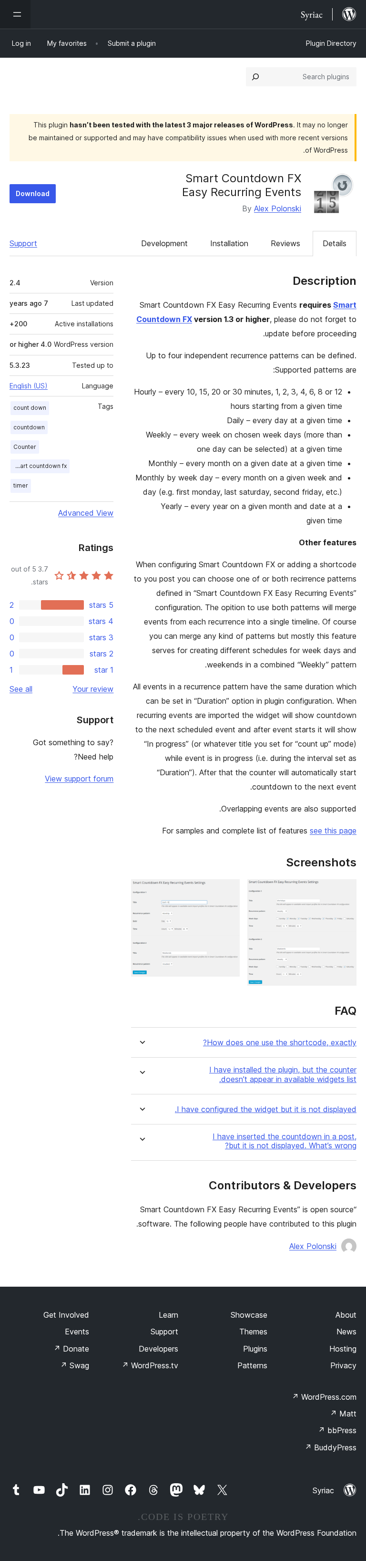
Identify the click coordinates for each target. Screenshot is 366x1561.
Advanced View (85, 513)
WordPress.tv (150, 1365)
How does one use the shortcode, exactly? (279, 1042)
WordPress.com (324, 1397)
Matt (343, 1413)
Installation (229, 243)
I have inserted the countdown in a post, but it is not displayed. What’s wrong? (284, 1141)
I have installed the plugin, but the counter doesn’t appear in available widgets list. (282, 1074)
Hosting (342, 1348)
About (346, 1315)
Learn (168, 1315)
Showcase (249, 1315)
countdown (29, 427)
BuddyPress (330, 1447)
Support (23, 243)
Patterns (252, 1365)
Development (164, 243)
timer (20, 485)
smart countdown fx (39, 465)
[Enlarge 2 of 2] (227, 892)
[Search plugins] (255, 76)
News (346, 1331)
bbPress (337, 1430)
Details (334, 243)
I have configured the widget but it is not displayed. (265, 1109)
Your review (92, 689)
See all (21, 689)
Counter (24, 446)
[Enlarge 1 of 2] (343, 892)
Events (77, 1331)
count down (29, 407)
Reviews (285, 243)
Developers (158, 1348)
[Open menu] (15, 14)
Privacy (343, 1365)
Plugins (255, 1348)
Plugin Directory (331, 43)
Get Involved (66, 1315)
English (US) (29, 386)
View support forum (79, 778)
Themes (253, 1331)
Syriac (323, 1490)
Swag (74, 1365)
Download (33, 193)
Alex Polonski (277, 208)
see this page (333, 830)
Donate (71, 1348)
